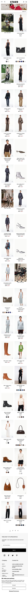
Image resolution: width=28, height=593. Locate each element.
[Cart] (26, 2)
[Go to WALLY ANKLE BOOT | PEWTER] (21, 174)
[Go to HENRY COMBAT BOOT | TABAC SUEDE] (7, 457)
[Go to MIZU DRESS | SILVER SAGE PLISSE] (21, 297)
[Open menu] (2, 2)
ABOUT (3, 564)
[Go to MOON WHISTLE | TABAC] (21, 485)
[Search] (4, 2)
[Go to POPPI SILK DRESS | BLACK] (21, 23)
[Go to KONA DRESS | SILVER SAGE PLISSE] (7, 273)
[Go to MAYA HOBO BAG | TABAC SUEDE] (7, 485)
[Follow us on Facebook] (8, 555)
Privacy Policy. (8, 582)
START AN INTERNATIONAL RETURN (17, 566)
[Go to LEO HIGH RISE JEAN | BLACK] (21, 375)
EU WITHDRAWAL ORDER (16, 569)
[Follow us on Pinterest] (16, 555)
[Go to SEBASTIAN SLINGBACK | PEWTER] (21, 248)
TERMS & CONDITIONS (4, 576)
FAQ (2, 568)
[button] (23, 2)
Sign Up (14, 550)
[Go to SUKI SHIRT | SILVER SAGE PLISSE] (21, 324)
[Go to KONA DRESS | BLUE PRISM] (7, 248)
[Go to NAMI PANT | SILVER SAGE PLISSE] (7, 324)
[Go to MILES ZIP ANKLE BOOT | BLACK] (7, 402)
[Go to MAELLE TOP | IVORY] (7, 510)
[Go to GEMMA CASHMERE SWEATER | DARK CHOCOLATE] (7, 148)
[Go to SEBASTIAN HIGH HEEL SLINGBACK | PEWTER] (21, 223)
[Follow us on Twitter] (12, 555)
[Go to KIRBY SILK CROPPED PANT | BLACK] (21, 74)
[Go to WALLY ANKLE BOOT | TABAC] (7, 375)
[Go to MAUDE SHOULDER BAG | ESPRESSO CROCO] (21, 429)
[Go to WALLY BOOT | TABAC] (7, 350)
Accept (14, 585)
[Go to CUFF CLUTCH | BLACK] (21, 47)
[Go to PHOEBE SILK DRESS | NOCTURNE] (21, 198)
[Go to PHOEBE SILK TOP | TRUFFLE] (21, 98)
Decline (14, 588)
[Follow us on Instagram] (4, 555)
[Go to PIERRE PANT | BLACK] (7, 47)
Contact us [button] (15, 560)
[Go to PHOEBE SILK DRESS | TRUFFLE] (21, 123)
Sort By (24, 11)
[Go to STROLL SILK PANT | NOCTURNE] (7, 174)
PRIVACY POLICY (5, 573)
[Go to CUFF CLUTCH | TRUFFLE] (7, 297)
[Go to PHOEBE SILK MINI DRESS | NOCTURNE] (7, 223)
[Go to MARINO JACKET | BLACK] (7, 98)
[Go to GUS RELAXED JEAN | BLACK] (21, 510)
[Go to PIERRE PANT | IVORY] (7, 429)
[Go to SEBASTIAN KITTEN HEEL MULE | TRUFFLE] (21, 148)
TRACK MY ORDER (15, 571)
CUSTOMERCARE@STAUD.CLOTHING (18, 575)
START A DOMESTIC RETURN (17, 564)
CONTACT (4, 566)
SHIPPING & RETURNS (4, 571)
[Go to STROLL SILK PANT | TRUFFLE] (7, 123)
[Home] (14, 2)
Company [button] (4, 560)
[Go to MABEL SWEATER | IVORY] (21, 402)
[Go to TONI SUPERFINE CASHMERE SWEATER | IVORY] (21, 457)
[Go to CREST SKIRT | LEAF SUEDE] (21, 350)
